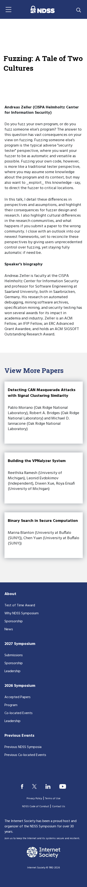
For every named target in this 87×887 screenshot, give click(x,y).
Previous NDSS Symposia (22, 747)
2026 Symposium (19, 686)
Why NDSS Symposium (21, 613)
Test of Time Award (19, 605)
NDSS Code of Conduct (35, 806)
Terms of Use (52, 798)
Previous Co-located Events (25, 755)
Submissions (13, 655)
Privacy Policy (34, 798)
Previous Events (19, 735)
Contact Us (58, 806)
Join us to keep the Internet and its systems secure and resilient (41, 838)
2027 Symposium (19, 644)
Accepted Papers (17, 697)
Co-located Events (18, 713)
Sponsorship (13, 621)
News (8, 629)
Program (10, 705)
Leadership (12, 671)
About (10, 594)
